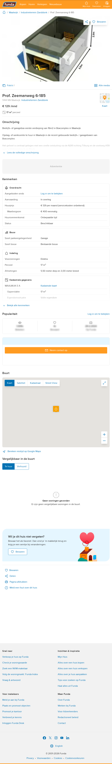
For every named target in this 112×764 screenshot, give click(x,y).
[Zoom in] (104, 434)
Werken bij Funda (67, 705)
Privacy (30, 758)
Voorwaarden (44, 758)
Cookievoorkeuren (74, 758)
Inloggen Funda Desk (13, 723)
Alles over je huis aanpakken (72, 674)
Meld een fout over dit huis (23, 587)
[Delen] (86, 22)
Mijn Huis (62, 656)
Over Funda (64, 699)
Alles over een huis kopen (71, 662)
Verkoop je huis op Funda (15, 656)
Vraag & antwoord (11, 680)
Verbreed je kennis (12, 717)
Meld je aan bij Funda (13, 699)
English (59, 746)
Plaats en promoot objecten (16, 705)
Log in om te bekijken (52, 193)
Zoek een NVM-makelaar (15, 668)
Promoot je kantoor (12, 711)
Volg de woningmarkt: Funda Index (20, 674)
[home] (4, 12)
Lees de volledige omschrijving (22, 152)
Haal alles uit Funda (68, 685)
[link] (56, 48)
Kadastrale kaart (49, 285)
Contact (62, 723)
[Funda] (9, 4)
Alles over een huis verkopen (73, 668)
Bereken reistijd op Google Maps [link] (24, 451)
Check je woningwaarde (14, 662)
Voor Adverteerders (68, 711)
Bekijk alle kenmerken (18, 305)
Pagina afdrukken (18, 581)
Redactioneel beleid (68, 717)
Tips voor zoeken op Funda (71, 680)
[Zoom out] (104, 441)
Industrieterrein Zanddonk (34, 100)
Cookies (58, 758)
